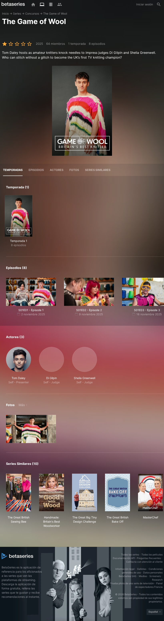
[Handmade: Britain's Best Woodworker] (51, 492)
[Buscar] (159, 4)
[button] (18, 365)
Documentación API (124, 558)
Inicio (5, 13)
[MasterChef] (150, 492)
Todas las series (130, 554)
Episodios (36, 170)
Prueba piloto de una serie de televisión (132, 583)
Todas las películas (152, 554)
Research (157, 579)
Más (22, 405)
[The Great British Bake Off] (117, 492)
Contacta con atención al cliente (144, 561)
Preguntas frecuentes (149, 558)
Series (17, 13)
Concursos (32, 13)
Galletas (141, 568)
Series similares (97, 170)
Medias (143, 576)
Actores (56, 170)
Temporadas (13, 170)
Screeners (155, 576)
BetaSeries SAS (127, 576)
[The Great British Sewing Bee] (18, 492)
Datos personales (153, 572)
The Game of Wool (55, 13)
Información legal (125, 568)
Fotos (74, 170)
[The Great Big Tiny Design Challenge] (84, 492)
